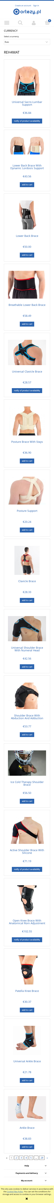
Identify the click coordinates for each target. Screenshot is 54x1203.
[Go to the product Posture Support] (27, 490)
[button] (7, 22)
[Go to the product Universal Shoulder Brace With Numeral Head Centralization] (27, 628)
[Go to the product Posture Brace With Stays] (27, 420)
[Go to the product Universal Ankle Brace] (27, 1040)
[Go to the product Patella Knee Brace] (27, 969)
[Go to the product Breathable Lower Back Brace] (27, 284)
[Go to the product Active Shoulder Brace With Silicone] (27, 830)
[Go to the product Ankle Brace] (27, 1108)
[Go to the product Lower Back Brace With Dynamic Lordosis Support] (27, 148)
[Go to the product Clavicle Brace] (27, 560)
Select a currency (11, 36)
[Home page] (27, 11)
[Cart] (47, 22)
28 (42, 1157)
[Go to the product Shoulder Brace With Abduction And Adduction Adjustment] (27, 696)
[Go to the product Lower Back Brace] (27, 214)
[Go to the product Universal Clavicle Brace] (27, 352)
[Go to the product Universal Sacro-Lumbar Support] (27, 81)
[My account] (33, 22)
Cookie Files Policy (15, 1191)
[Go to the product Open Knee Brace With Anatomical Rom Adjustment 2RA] (27, 899)
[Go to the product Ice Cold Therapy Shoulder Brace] (27, 763)
